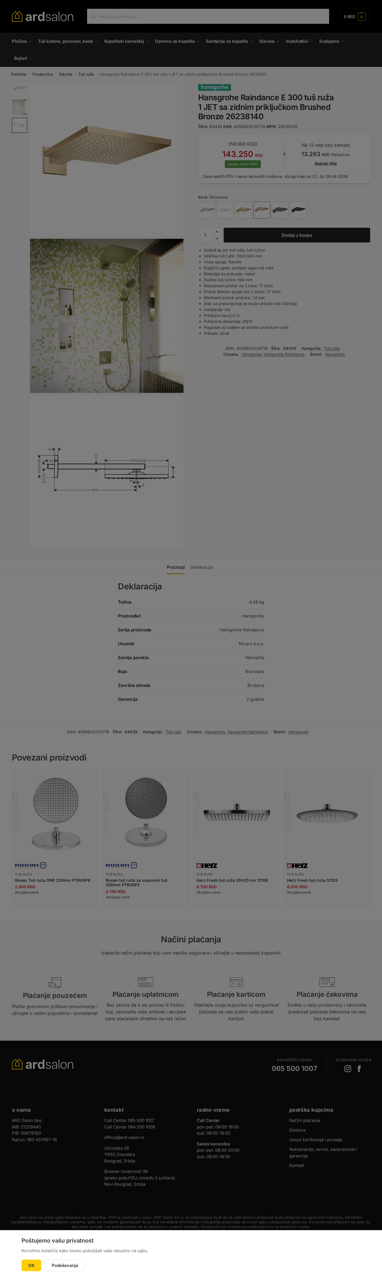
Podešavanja (65, 1265)
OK (31, 1265)
